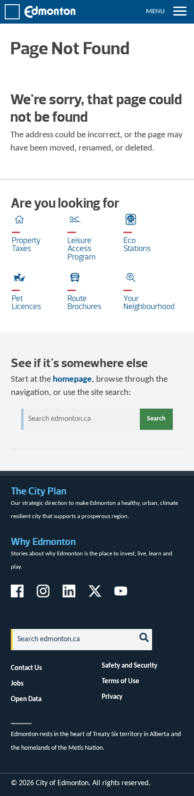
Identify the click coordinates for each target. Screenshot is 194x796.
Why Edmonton (43, 541)
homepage (72, 379)
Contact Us (26, 668)
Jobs (17, 683)
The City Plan (38, 491)
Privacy (112, 697)
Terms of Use (120, 681)
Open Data (26, 699)
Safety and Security (129, 666)
